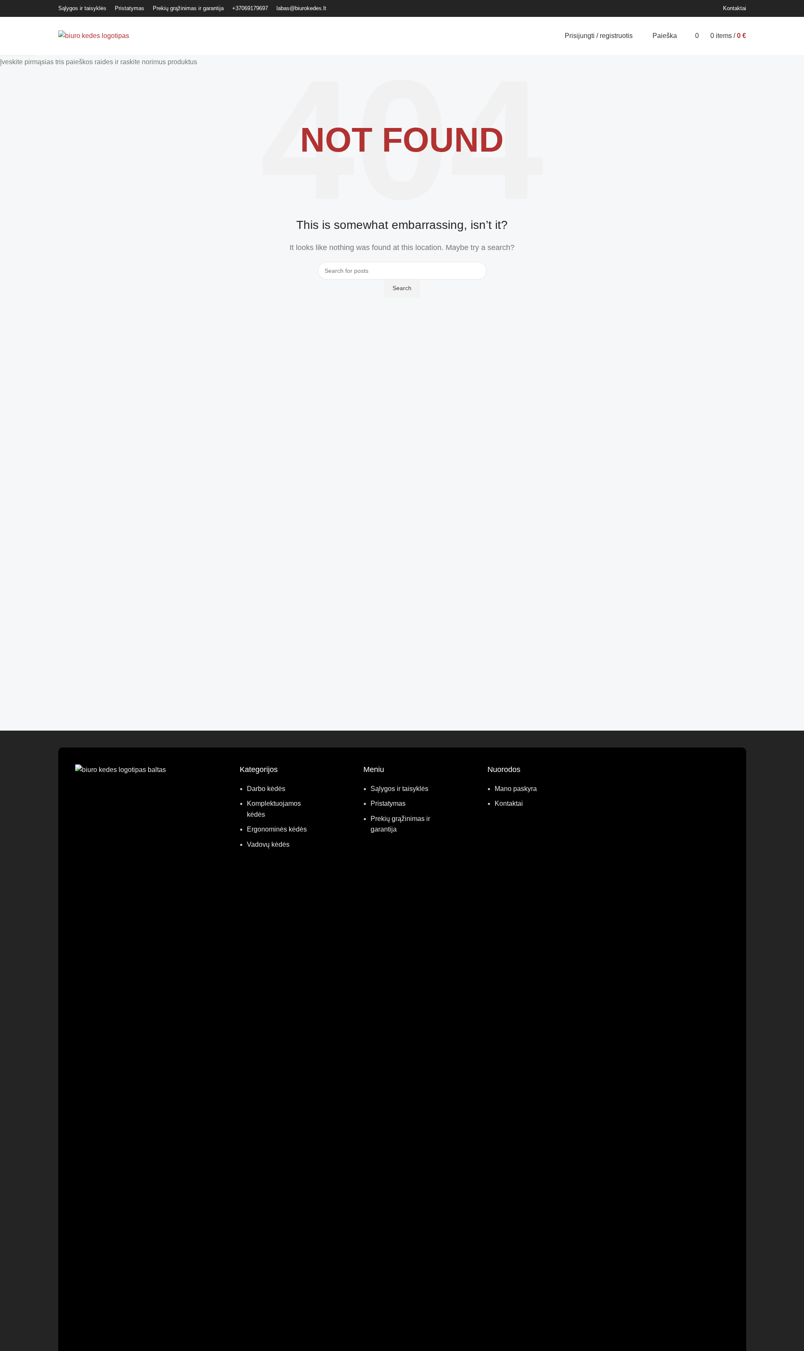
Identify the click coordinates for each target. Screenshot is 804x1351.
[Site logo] (93, 35)
